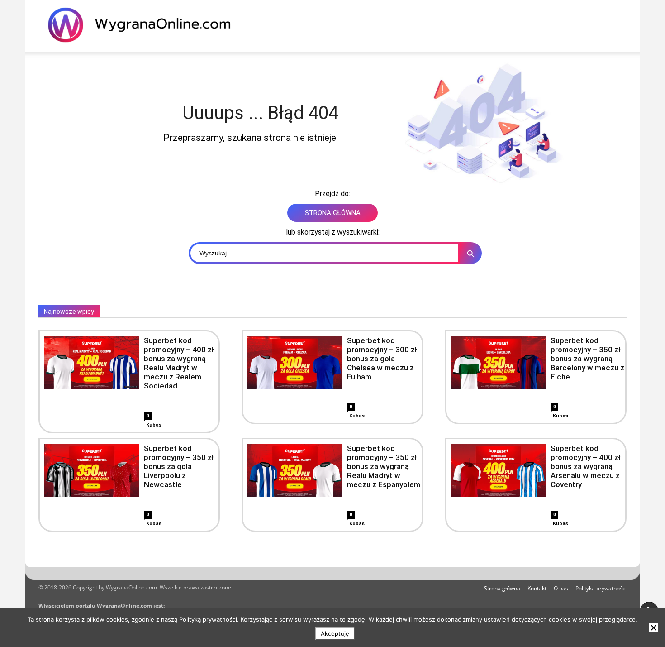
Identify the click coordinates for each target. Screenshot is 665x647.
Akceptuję (335, 633)
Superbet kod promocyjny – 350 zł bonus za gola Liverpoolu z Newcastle (179, 466)
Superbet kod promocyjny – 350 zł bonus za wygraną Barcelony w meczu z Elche (587, 358)
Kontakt (536, 588)
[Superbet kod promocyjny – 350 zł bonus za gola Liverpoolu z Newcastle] (91, 470)
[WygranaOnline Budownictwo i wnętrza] (145, 25)
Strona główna (502, 588)
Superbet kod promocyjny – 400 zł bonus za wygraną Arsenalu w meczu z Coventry (586, 466)
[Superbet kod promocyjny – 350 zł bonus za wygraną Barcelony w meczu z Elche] (498, 362)
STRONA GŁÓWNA (333, 213)
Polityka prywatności (601, 588)
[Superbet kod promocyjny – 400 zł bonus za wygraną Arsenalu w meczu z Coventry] (498, 470)
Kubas (154, 425)
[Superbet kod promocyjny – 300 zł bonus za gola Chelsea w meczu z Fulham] (294, 362)
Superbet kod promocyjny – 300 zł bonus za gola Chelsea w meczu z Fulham (382, 358)
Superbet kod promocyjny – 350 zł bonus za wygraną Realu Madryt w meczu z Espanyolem (383, 466)
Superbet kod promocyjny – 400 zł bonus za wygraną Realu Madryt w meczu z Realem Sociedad (179, 363)
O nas (561, 588)
